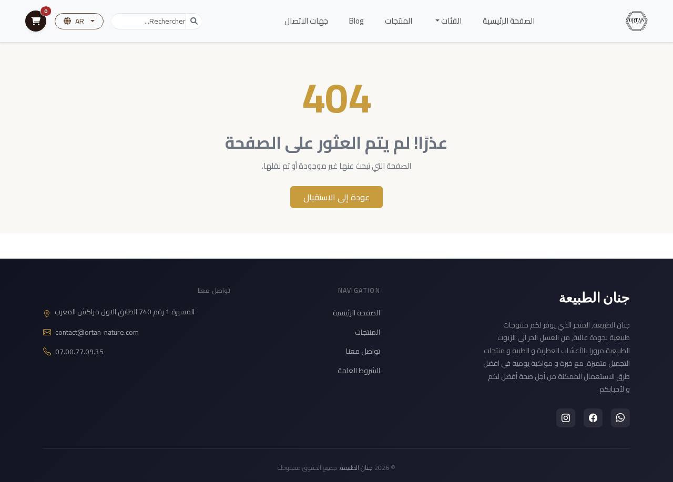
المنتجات (398, 20)
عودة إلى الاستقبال (336, 197)
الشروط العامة (359, 370)
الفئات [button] (451, 20)
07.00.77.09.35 (79, 351)
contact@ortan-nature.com (97, 332)
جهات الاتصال (306, 20)
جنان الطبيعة (594, 297)
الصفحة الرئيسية (509, 20)
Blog (356, 20)
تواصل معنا (363, 351)
